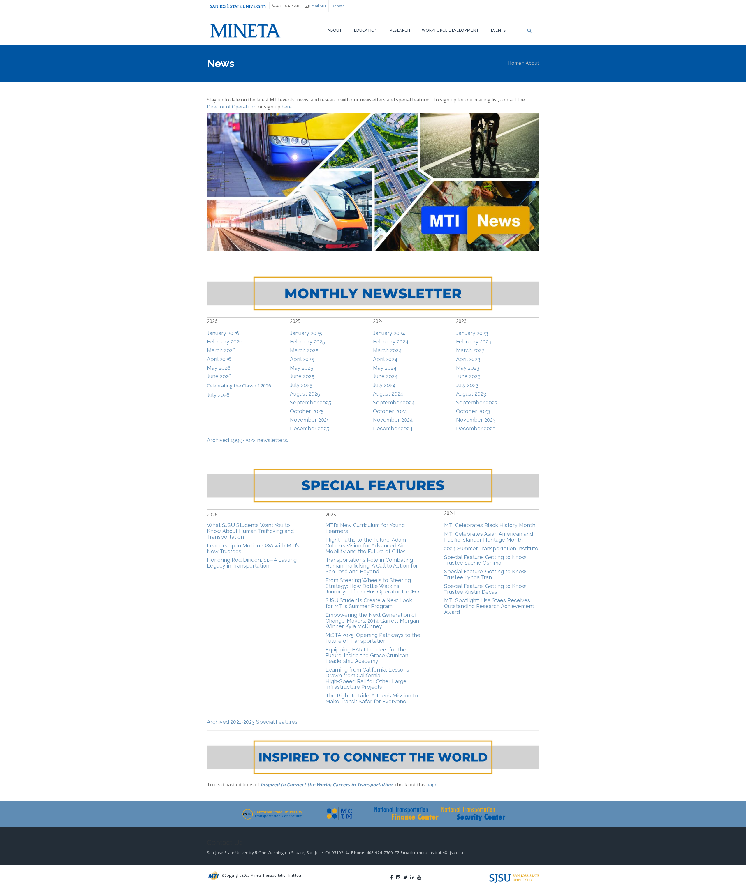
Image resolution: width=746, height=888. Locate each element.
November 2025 (310, 420)
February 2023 (473, 342)
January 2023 (472, 333)
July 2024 (384, 385)
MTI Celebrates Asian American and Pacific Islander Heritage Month (488, 537)
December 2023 (475, 428)
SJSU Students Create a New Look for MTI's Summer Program (369, 603)
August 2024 (388, 394)
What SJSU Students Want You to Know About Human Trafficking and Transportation (250, 531)
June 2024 (385, 376)
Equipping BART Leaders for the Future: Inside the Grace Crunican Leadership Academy (367, 655)
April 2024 (385, 359)
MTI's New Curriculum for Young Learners (365, 528)
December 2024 (393, 428)
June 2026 (219, 376)
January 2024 (389, 333)
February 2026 (224, 342)
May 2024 (385, 368)
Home (514, 63)
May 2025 (301, 368)
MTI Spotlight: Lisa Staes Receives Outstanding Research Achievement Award (489, 606)
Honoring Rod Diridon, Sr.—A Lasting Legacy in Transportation (252, 563)
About (335, 30)
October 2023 (473, 411)
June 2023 (468, 376)
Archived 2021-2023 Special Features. (252, 722)
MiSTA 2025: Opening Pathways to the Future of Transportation (373, 638)
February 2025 (307, 342)
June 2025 (302, 376)
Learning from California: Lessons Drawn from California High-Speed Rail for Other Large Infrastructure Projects (367, 678)
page (431, 784)
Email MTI (317, 5)
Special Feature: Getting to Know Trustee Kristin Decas (485, 589)
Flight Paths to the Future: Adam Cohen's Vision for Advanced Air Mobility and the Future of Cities (366, 545)
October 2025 (307, 411)
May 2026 (219, 368)
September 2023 (476, 402)
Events (498, 30)
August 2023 (471, 394)
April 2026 (219, 359)
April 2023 (468, 359)
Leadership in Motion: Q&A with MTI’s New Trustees (253, 548)
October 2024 (390, 411)
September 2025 (310, 402)
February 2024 (391, 342)
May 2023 (467, 368)
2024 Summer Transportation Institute (491, 548)
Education (366, 30)
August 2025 (305, 394)
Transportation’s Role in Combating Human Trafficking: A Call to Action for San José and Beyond (372, 566)
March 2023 (470, 350)
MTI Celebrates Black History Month (489, 525)
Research (400, 30)
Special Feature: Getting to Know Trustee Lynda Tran (485, 574)
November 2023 (476, 420)
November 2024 (393, 420)
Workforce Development (450, 30)
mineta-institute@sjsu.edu (438, 852)
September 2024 (394, 402)
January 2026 (223, 333)
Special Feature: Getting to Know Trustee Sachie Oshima (485, 560)
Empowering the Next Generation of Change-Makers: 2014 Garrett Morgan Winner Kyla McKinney (372, 621)
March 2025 (304, 350)
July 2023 (467, 385)
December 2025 (309, 428)
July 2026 (218, 395)
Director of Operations (232, 106)
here (286, 106)
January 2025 (306, 333)
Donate (338, 5)
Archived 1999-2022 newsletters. (247, 440)
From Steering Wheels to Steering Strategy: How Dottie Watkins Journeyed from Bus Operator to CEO (372, 586)
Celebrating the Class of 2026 (239, 386)
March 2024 (387, 350)
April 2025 (302, 359)
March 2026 (221, 350)
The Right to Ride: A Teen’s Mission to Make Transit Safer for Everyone (372, 698)
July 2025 (301, 385)
